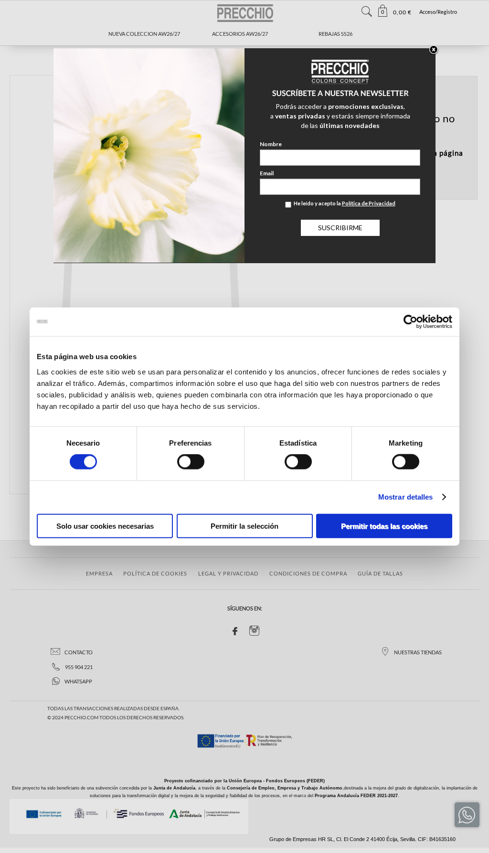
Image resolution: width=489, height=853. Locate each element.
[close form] (433, 50)
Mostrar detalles (405, 497)
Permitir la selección (244, 526)
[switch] (190, 461)
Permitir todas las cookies (384, 526)
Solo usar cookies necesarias (105, 526)
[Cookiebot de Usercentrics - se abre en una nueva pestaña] (410, 322)
